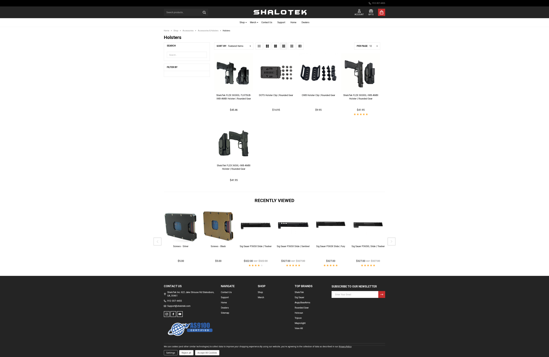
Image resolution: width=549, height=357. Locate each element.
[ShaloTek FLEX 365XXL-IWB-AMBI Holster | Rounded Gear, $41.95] (360, 72)
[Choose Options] (252, 246)
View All (299, 328)
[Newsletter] (381, 294)
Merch (253, 22)
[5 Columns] (291, 46)
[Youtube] (180, 314)
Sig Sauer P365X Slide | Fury (330, 246)
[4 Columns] (283, 46)
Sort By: (222, 46)
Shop (242, 22)
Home (293, 22)
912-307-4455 (174, 300)
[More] (245, 22)
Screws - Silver (180, 246)
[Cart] (381, 12)
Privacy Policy (345, 346)
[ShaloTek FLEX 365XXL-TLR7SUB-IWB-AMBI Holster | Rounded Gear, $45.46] (233, 72)
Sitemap (225, 312)
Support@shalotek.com (178, 306)
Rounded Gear (302, 307)
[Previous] (157, 242)
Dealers (305, 22)
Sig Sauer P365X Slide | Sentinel (293, 246)
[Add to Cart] (233, 95)
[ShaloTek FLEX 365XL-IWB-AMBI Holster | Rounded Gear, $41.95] (233, 142)
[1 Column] (259, 46)
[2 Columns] (267, 46)
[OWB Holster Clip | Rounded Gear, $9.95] (318, 72)
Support (281, 22)
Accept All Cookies (207, 352)
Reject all (186, 352)
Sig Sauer (299, 297)
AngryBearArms (302, 302)
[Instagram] (167, 314)
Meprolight (300, 323)
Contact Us (266, 22)
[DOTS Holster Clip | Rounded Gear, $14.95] (276, 72)
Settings (170, 352)
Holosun (299, 312)
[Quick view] (240, 95)
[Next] (391, 242)
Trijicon (298, 318)
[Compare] (188, 246)
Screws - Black (218, 246)
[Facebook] (173, 314)
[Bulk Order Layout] (300, 46)
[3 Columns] (275, 46)
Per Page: (362, 46)
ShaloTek (299, 292)
